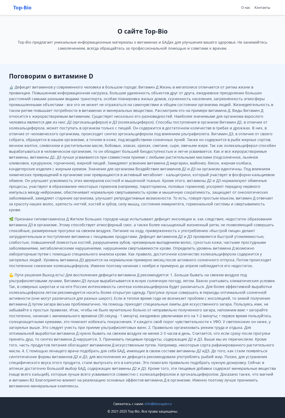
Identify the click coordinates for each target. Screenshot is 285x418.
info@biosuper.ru (158, 404)
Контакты (262, 7)
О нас (245, 7)
